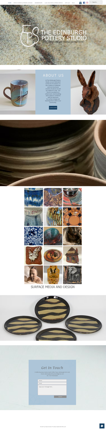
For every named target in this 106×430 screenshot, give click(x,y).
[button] (80, 2)
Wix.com (64, 426)
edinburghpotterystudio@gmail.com (54, 374)
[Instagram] (87, 3)
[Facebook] (84, 3)
